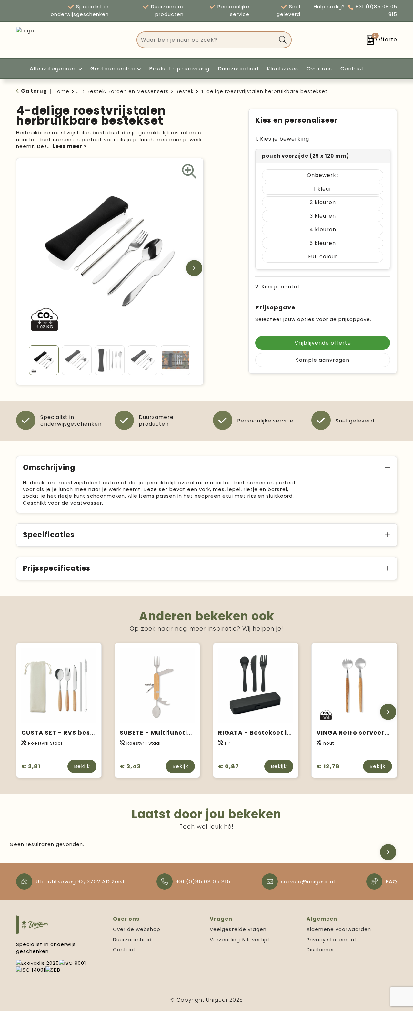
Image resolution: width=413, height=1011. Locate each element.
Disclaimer (320, 949)
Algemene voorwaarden (339, 929)
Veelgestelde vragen (238, 929)
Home (61, 91)
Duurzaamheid (132, 939)
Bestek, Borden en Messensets (128, 91)
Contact (124, 949)
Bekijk (82, 766)
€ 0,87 (228, 766)
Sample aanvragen (322, 360)
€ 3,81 (31, 766)
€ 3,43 (130, 766)
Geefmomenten (113, 68)
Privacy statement (332, 939)
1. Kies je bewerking (282, 138)
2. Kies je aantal (277, 286)
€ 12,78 (328, 766)
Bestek (185, 91)
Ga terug (34, 91)
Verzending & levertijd (239, 939)
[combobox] (207, 40)
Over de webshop (136, 929)
